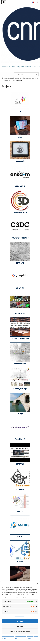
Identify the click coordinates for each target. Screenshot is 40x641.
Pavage (20, 414)
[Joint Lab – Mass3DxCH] (20, 336)
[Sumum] (20, 559)
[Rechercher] (36, 74)
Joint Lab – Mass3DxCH (20, 338)
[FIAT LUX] (20, 261)
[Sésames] (20, 487)
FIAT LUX (20, 263)
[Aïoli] (20, 134)
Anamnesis (20, 161)
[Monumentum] (20, 361)
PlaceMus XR (20, 439)
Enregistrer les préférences (20, 632)
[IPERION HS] (20, 311)
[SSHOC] (20, 534)
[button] (37, 584)
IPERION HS (20, 313)
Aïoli (20, 137)
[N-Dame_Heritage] (20, 386)
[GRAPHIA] (20, 286)
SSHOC (20, 536)
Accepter (20, 621)
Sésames (20, 489)
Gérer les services (19, 616)
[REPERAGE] (20, 462)
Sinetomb (20, 511)
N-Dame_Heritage (20, 389)
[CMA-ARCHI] (20, 184)
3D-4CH (20, 112)
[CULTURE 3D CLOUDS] (20, 235)
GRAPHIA (20, 288)
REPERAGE (20, 464)
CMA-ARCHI (20, 186)
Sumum (20, 561)
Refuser (20, 626)
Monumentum (20, 363)
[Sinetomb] (20, 509)
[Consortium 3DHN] (20, 210)
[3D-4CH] (20, 109)
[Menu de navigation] (3, 2)
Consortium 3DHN (20, 213)
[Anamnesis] (20, 159)
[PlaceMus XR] (20, 436)
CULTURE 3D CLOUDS (20, 238)
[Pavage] (20, 411)
